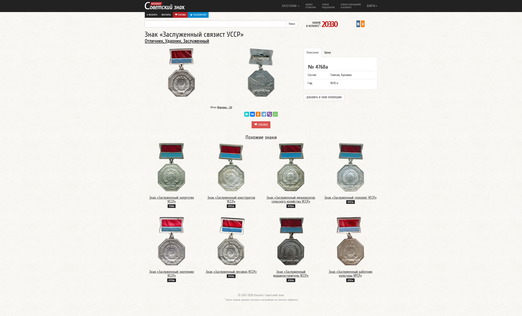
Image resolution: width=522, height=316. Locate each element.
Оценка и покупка (310, 6)
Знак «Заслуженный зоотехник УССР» (171, 274)
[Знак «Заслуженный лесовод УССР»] (231, 241)
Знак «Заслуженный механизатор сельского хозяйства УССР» (291, 199)
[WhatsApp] (275, 114)
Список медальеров (328, 6)
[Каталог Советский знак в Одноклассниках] (363, 24)
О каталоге (152, 14)
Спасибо (181, 14)
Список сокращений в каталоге (351, 6)
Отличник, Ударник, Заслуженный (177, 41)
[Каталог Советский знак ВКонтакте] (358, 24)
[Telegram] (263, 114)
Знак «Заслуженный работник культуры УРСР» (350, 274)
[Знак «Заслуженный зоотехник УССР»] (171, 241)
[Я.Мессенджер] (246, 114)
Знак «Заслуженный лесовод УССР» (231, 272)
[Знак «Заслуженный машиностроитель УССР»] (291, 241)
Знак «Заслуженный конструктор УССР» (231, 199)
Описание (312, 52)
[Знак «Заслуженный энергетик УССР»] (171, 167)
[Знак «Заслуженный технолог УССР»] (350, 167)
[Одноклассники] (258, 114)
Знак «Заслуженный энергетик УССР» (171, 199)
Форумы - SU (224, 107)
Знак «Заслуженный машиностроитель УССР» (291, 274)
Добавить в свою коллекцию (324, 97)
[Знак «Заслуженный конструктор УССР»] (231, 167)
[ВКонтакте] (252, 114)
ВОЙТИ (371, 6)
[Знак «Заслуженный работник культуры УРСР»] (350, 241)
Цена (327, 52)
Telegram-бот (200, 14)
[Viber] (269, 114)
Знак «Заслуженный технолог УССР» (350, 197)
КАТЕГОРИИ (289, 6)
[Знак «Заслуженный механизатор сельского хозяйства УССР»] (291, 167)
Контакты (166, 14)
